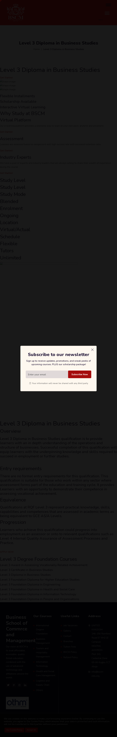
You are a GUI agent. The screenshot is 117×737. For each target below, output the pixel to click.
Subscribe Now (79, 374)
